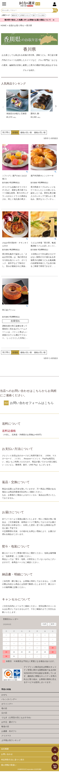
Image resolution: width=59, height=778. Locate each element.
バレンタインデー (9, 699)
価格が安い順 (26, 132)
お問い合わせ (7, 754)
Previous (3, 107)
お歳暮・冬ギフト (9, 731)
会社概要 (5, 749)
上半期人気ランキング (11, 740)
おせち (4, 695)
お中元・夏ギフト (9, 722)
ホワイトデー (7, 704)
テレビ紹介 (41, 15)
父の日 (4, 713)
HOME (3, 25)
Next (56, 106)
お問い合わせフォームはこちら (32, 403)
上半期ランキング (25, 15)
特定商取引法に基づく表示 (12, 760)
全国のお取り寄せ (16, 25)
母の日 (4, 708)
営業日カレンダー (10, 619)
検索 (56, 10)
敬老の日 (14, 15)
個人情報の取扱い (8, 765)
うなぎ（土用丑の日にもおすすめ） (16, 717)
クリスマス (6, 736)
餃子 (34, 15)
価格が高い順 (40, 132)
